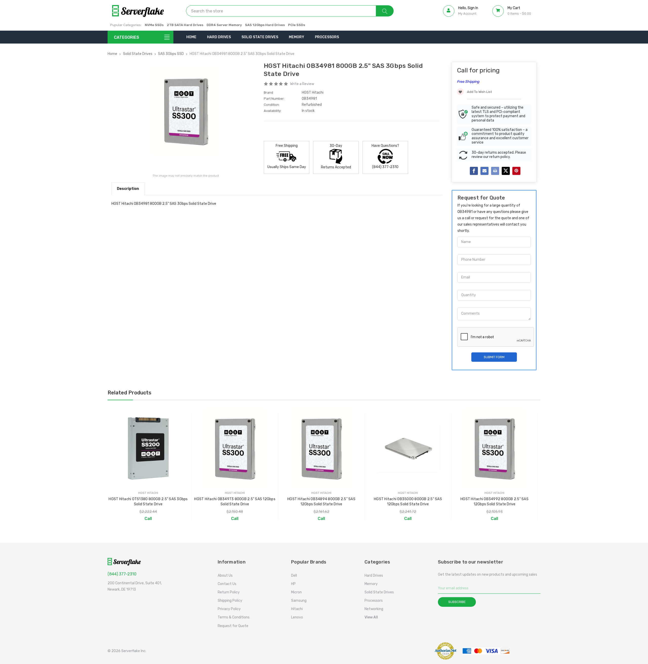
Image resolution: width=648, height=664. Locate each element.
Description (128, 188)
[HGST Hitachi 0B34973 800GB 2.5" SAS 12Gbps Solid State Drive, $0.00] (234, 448)
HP (293, 584)
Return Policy (229, 592)
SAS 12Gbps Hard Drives (265, 25)
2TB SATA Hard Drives (185, 25)
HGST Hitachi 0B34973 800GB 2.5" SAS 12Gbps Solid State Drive (234, 501)
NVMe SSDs (154, 25)
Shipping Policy (230, 600)
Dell (294, 575)
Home (191, 37)
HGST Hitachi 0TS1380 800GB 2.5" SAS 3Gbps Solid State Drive (148, 501)
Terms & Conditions (234, 617)
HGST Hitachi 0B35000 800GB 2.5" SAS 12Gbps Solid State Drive (408, 501)
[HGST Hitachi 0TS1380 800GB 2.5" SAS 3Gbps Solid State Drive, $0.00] (148, 448)
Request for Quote (233, 626)
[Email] (484, 171)
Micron (296, 592)
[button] (416, 651)
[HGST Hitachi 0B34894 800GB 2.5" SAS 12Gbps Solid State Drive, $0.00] (321, 448)
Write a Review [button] (302, 84)
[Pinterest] (516, 171)
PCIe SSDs (296, 25)
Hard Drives (219, 37)
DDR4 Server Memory (224, 25)
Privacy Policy (229, 609)
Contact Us (227, 584)
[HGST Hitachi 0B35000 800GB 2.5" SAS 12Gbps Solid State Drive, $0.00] (408, 448)
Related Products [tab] (129, 393)
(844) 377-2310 (122, 574)
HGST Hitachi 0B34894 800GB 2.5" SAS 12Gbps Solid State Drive (321, 501)
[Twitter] (506, 171)
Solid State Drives (259, 37)
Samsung (299, 600)
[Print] (495, 171)
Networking (373, 609)
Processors (327, 37)
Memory (296, 37)
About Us (225, 575)
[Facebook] (474, 171)
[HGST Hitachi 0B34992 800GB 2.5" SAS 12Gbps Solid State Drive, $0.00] (494, 448)
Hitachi (297, 609)
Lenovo (297, 617)
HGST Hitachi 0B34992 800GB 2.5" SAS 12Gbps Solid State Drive (494, 501)
